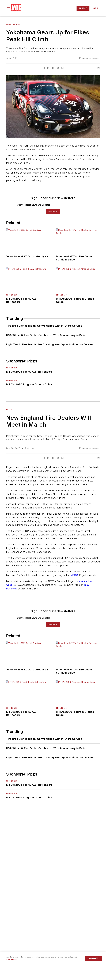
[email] (62, 68)
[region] (53, 958)
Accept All (93, 958)
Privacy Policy (11, 959)
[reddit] (57, 68)
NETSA (74, 575)
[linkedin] (48, 68)
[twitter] (53, 68)
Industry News (13, 24)
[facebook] (43, 68)
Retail (9, 409)
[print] (98, 68)
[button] (8, 8)
